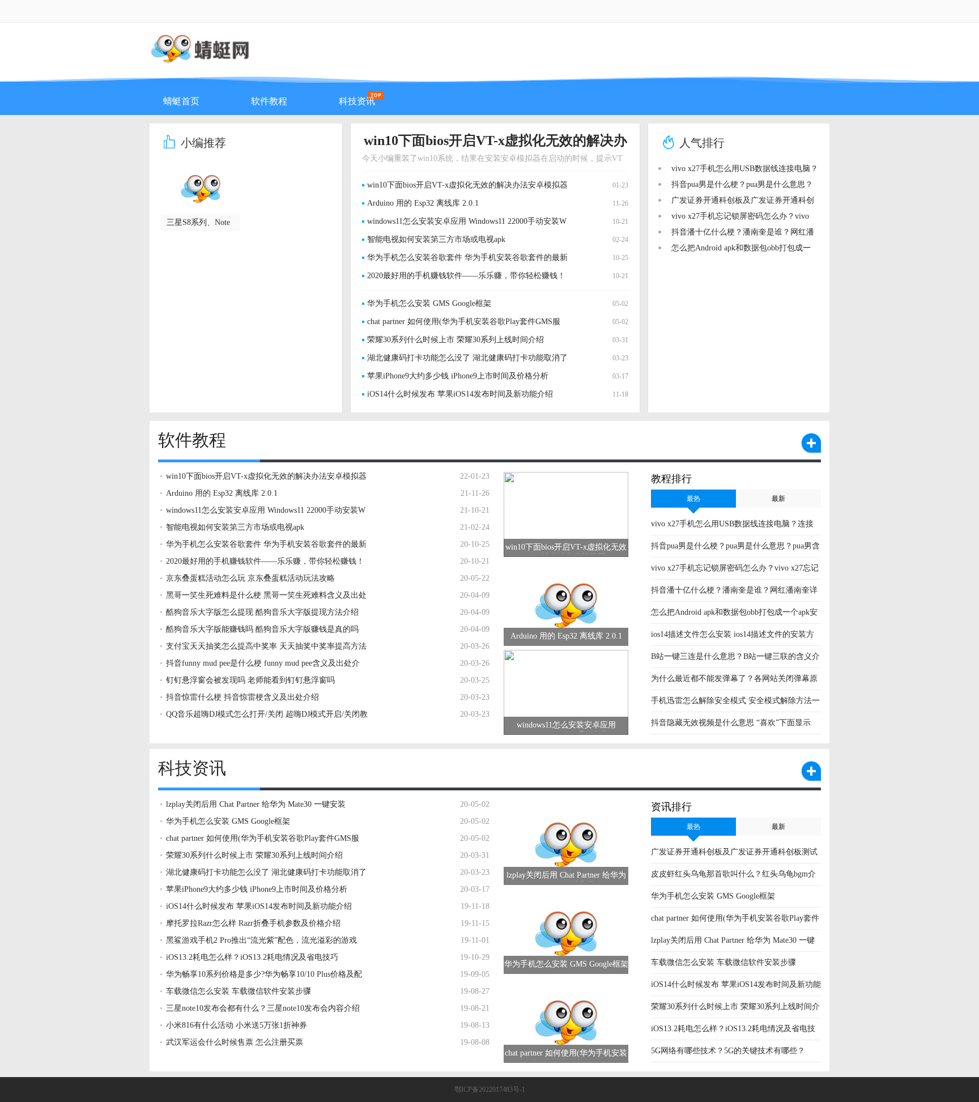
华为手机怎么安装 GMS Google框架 (429, 303)
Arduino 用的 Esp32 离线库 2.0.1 (423, 203)
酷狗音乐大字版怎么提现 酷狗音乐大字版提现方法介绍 (262, 612)
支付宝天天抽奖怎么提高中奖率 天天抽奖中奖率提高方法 (266, 646)
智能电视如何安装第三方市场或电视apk (436, 239)
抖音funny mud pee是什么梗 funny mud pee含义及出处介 (263, 663)
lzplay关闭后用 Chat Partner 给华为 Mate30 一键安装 (256, 804)
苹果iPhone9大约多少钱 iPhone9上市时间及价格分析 (457, 376)
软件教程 (269, 101)
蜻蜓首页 (181, 101)
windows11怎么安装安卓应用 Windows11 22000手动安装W (467, 221)
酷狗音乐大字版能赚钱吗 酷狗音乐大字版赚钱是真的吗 (262, 629)
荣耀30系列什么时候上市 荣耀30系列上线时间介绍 (455, 339)
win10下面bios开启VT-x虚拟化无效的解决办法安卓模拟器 (467, 185)
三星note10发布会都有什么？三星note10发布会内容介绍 (263, 1008)
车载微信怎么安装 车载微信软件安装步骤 (723, 962)
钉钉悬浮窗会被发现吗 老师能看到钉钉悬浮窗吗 (250, 680)
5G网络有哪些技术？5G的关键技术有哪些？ (728, 1050)
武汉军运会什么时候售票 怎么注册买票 (234, 1042)
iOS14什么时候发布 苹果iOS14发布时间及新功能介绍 (460, 394)
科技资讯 (357, 101)
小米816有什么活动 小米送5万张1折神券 (236, 1025)
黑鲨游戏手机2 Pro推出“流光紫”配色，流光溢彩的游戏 (261, 940)
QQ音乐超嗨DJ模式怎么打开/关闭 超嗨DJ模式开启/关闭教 (267, 714)
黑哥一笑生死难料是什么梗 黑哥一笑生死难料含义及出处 (266, 595)
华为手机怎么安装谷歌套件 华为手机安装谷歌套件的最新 (467, 257)
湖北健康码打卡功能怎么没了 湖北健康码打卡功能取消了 (467, 358)
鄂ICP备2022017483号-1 (489, 1090)
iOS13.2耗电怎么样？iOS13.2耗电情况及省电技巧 (252, 957)
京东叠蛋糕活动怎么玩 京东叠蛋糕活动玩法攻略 (250, 578)
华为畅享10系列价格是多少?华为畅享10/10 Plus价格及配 (264, 974)
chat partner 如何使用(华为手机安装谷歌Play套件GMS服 (463, 321)
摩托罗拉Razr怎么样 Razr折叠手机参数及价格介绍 (253, 923)
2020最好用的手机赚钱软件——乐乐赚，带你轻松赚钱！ (466, 275)
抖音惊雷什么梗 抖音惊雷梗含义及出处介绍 (242, 697)
